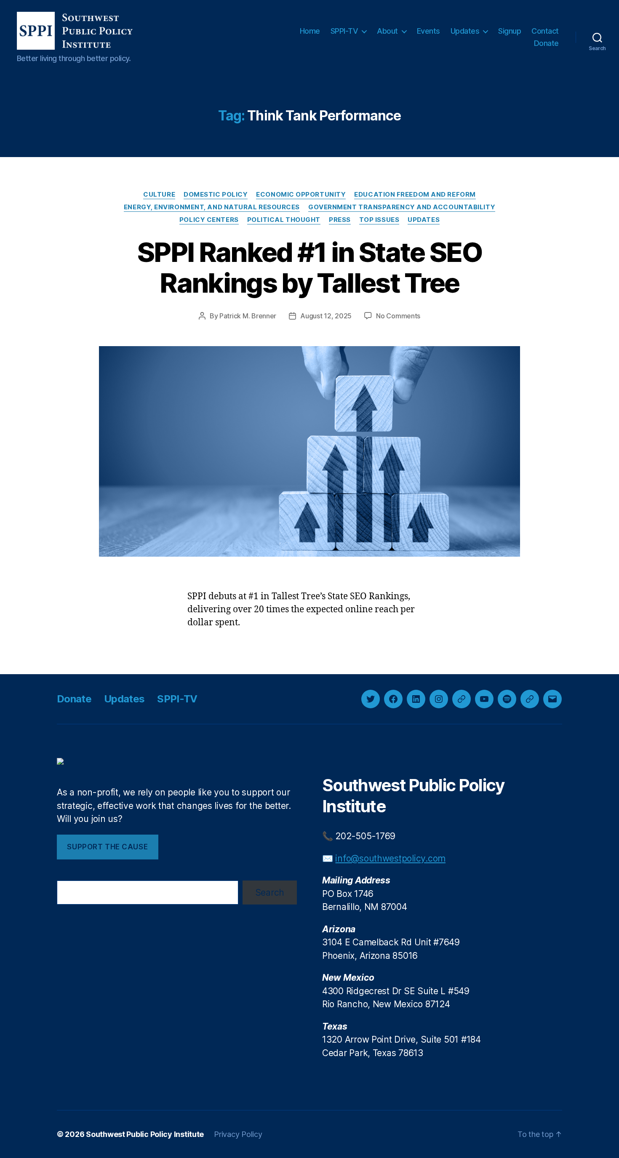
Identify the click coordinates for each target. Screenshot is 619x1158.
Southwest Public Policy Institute (145, 1134)
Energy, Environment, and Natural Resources (212, 207)
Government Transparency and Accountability (401, 207)
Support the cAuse (107, 847)
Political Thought (283, 220)
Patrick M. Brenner (247, 316)
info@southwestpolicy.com (390, 858)
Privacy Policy (238, 1134)
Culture (159, 194)
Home (310, 31)
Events (428, 31)
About (387, 31)
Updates (465, 31)
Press (340, 220)
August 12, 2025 (326, 316)
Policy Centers (209, 220)
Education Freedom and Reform (414, 194)
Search (269, 892)
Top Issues (379, 220)
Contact (545, 31)
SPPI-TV (344, 31)
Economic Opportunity (301, 194)
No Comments (398, 316)
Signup (509, 31)
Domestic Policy (216, 194)
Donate (546, 43)
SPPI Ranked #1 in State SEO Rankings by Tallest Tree (309, 267)
